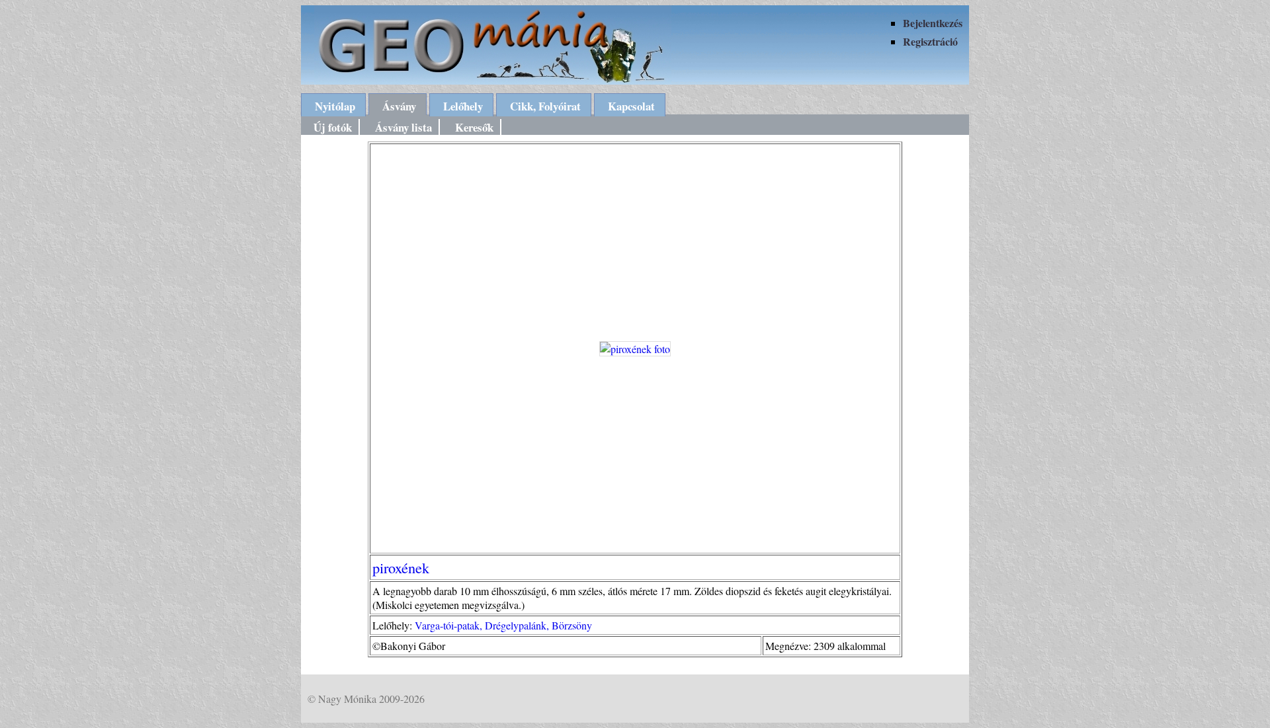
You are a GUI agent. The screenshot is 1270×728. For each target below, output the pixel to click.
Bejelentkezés (932, 22)
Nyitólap (335, 106)
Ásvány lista (403, 127)
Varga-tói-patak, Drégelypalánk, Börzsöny (503, 625)
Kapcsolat (631, 106)
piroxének (400, 567)
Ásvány (399, 106)
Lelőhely (463, 106)
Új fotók (333, 127)
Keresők (474, 127)
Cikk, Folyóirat (545, 106)
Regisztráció (930, 41)
